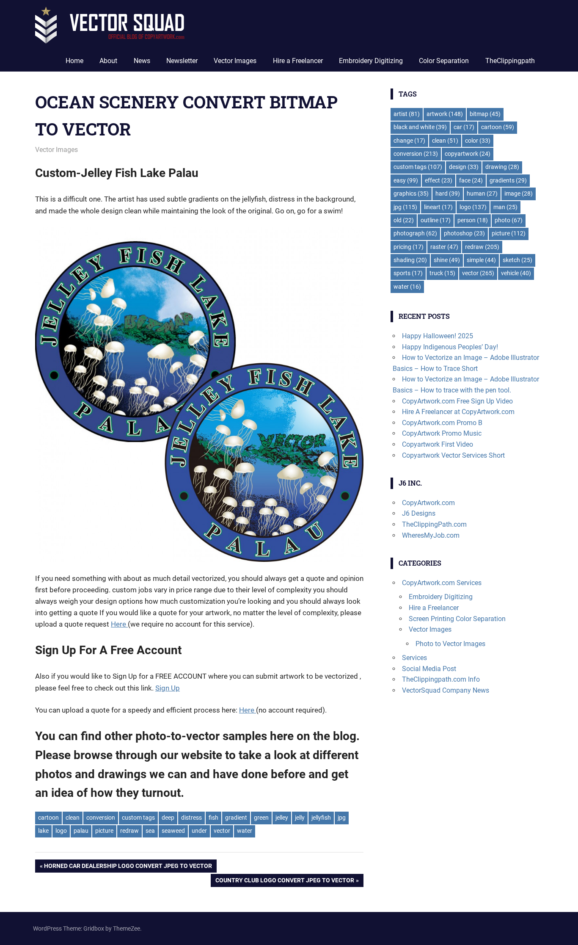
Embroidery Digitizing (371, 61)
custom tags (138, 817)
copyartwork (467, 153)
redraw (129, 830)
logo (61, 830)
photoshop (464, 233)
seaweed (173, 830)
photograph (415, 233)
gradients (508, 180)
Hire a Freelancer (298, 61)
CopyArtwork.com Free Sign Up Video (457, 401)
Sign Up (167, 688)
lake (43, 830)
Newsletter (182, 61)
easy (406, 180)
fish (213, 817)
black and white (420, 127)
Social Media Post (429, 669)
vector (222, 830)
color (477, 140)
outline (436, 220)
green (261, 817)
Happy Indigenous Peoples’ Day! (450, 347)
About (108, 61)
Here (119, 624)
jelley (281, 817)
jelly (300, 817)
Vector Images (235, 61)
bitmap (485, 114)
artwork (445, 114)
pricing (409, 246)
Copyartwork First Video (437, 444)
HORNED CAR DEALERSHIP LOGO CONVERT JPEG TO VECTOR (128, 867)
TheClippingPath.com (434, 524)
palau (81, 830)
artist (407, 114)
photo (509, 220)
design (464, 166)
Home (74, 61)
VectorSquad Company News (445, 690)
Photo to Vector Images (450, 644)
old (404, 220)
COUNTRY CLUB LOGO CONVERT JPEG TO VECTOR (284, 881)
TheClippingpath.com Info (441, 679)
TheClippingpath (510, 61)
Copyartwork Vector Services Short (453, 455)
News (142, 61)
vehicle (516, 273)
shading (410, 260)
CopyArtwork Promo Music (442, 433)
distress (191, 817)
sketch (517, 260)
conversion (100, 817)
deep (168, 817)
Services (414, 658)
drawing (502, 166)
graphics (411, 193)
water (244, 830)
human (482, 193)
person (472, 220)
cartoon (48, 817)
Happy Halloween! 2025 (437, 336)
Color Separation (444, 61)
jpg (342, 817)
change (409, 140)
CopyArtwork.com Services (442, 583)
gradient (236, 817)
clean (73, 817)
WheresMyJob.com (431, 535)
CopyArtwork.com (428, 503)
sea (150, 830)
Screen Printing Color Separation (457, 619)
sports (408, 273)
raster (444, 246)
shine (447, 260)
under (199, 830)
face (471, 180)
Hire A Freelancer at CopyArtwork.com (458, 412)
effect (438, 180)
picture (104, 830)
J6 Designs (418, 513)
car (464, 127)
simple (481, 260)
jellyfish (321, 817)
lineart (438, 207)
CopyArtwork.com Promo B (442, 423)
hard (447, 193)
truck (442, 273)
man (505, 207)
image (518, 193)
